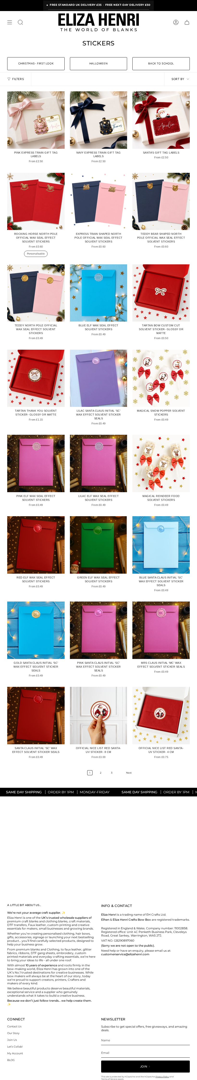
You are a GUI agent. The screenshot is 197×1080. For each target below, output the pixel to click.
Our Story (13, 1033)
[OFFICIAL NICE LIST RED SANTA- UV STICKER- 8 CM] (98, 715)
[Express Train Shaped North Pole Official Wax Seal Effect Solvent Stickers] (98, 201)
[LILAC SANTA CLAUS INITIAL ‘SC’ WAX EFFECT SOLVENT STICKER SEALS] (98, 378)
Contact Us (14, 1026)
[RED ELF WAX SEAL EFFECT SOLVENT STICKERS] (36, 545)
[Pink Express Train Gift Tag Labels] (36, 120)
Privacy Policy (162, 1076)
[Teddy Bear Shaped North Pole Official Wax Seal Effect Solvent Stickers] (161, 201)
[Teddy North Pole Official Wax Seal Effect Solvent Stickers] (36, 293)
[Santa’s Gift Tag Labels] (161, 120)
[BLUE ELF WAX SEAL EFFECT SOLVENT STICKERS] (98, 293)
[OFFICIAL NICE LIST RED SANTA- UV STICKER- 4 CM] (161, 715)
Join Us (12, 1040)
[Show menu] (9, 22)
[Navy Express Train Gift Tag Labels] (98, 120)
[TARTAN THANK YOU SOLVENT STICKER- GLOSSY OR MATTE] (36, 378)
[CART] (186, 22)
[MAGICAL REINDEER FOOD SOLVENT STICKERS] (161, 463)
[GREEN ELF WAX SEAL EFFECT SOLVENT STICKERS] (98, 545)
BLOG (11, 1060)
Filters (18, 79)
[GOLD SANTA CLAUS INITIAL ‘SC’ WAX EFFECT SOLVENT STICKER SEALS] (36, 630)
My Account (15, 1053)
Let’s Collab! (15, 1046)
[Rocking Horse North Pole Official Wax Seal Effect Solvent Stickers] (36, 201)
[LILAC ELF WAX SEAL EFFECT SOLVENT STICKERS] (98, 463)
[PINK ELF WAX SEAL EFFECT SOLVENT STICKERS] (36, 463)
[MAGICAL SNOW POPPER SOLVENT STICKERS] (161, 378)
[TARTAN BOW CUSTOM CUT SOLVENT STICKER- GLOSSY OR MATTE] (161, 293)
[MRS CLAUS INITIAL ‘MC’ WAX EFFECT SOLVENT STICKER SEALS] (161, 630)
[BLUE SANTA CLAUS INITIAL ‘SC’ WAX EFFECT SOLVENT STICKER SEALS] (161, 545)
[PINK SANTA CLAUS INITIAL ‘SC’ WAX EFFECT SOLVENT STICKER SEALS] (98, 630)
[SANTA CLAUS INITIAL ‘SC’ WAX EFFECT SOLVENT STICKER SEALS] (36, 715)
